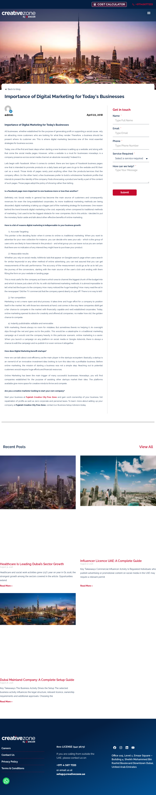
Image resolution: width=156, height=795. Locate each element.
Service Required (123, 154)
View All (146, 447)
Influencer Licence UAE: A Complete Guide (111, 561)
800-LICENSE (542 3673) (71, 746)
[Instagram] (121, 748)
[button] (148, 12)
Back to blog (14, 89)
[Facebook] (115, 748)
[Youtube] (133, 748)
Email (116, 128)
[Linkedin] (10, 111)
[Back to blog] (6, 89)
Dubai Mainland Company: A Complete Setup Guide (37, 680)
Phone (117, 141)
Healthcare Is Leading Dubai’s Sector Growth (32, 564)
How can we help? (124, 166)
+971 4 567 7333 (66, 765)
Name (116, 116)
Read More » (6, 586)
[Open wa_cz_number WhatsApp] (6, 781)
